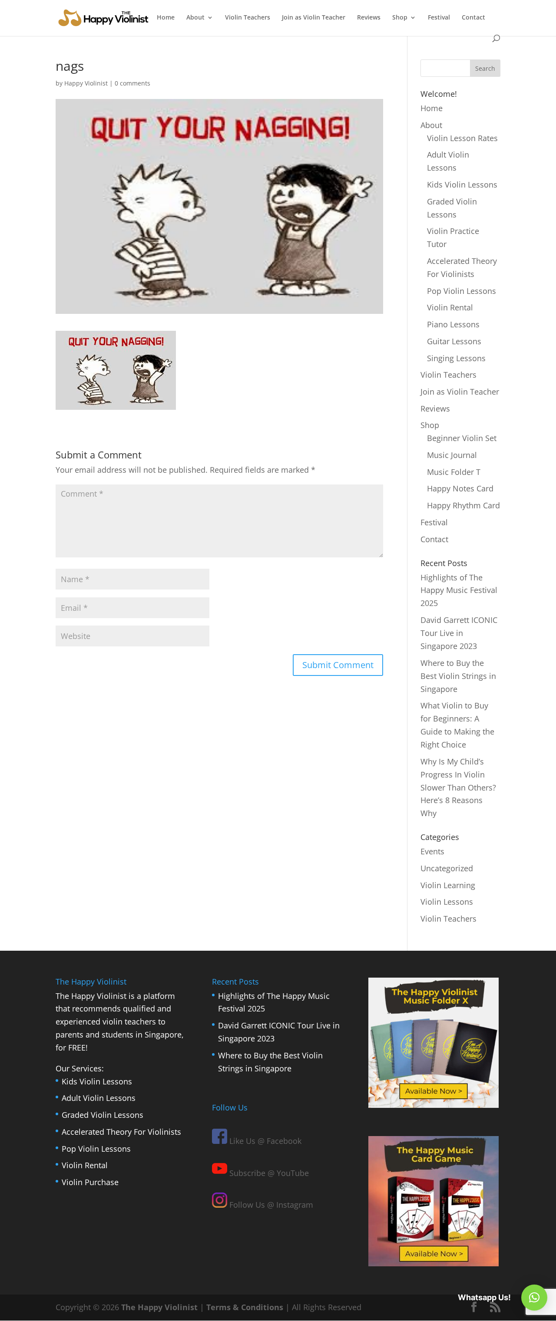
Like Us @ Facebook (264, 1141)
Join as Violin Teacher (313, 17)
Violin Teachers (247, 17)
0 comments (132, 83)
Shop (399, 17)
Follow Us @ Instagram (270, 1204)
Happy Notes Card (460, 488)
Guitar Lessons (454, 341)
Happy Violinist (86, 83)
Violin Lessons (446, 901)
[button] (534, 1298)
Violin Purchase (90, 1182)
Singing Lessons (456, 358)
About (195, 17)
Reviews (369, 17)
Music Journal (452, 455)
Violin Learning (447, 885)
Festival (439, 17)
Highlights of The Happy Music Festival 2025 (458, 590)
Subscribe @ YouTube (268, 1173)
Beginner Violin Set (461, 438)
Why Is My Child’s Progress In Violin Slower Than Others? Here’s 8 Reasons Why (458, 787)
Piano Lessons (453, 324)
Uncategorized (446, 868)
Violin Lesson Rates (462, 138)
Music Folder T (453, 472)
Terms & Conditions (244, 1307)
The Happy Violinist (159, 1307)
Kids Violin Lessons (462, 184)
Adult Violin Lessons (99, 1098)
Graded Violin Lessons (102, 1115)
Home (166, 17)
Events (432, 851)
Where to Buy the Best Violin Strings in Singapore (458, 676)
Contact (473, 17)
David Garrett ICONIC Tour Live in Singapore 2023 (458, 633)
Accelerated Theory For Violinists (121, 1132)
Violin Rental (450, 307)
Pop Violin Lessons (461, 291)
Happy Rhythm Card (463, 505)
